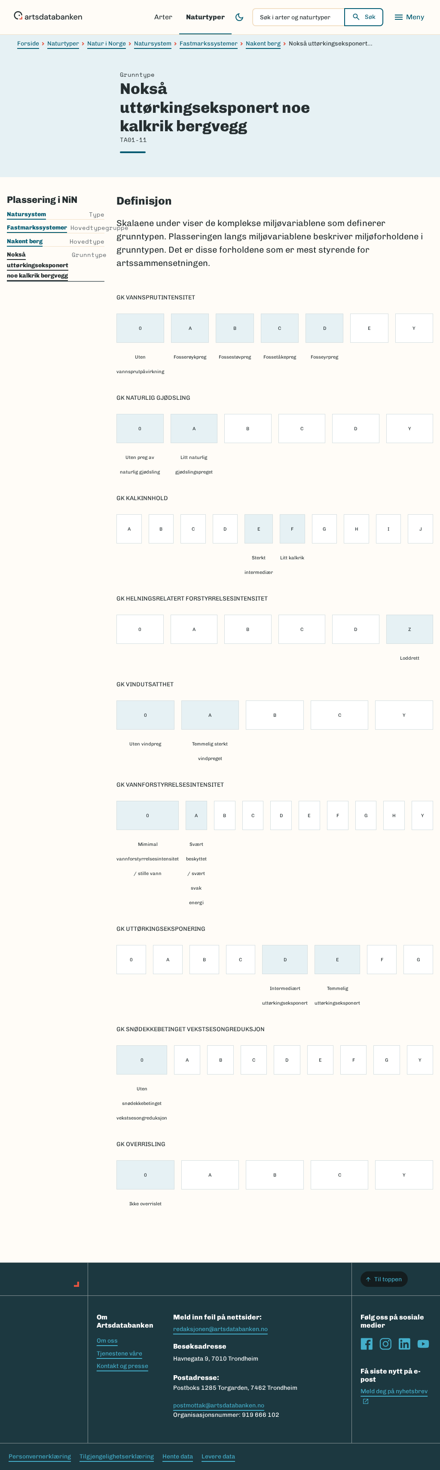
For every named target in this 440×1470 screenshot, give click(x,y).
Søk (370, 17)
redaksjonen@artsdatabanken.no (220, 1329)
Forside (28, 43)
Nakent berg (263, 43)
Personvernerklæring (40, 1456)
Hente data (177, 1456)
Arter (163, 17)
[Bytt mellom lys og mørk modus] (239, 17)
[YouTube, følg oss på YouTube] (423, 1344)
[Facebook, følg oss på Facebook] (367, 1344)
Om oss (107, 1340)
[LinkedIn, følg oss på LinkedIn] (404, 1344)
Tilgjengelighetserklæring (116, 1456)
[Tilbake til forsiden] (48, 17)
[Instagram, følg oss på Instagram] (385, 1344)
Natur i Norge (106, 43)
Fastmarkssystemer (209, 43)
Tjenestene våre (119, 1353)
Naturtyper (205, 17)
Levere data (218, 1456)
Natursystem (152, 43)
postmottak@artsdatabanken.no (218, 1405)
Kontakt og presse (122, 1366)
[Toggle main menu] (409, 17)
